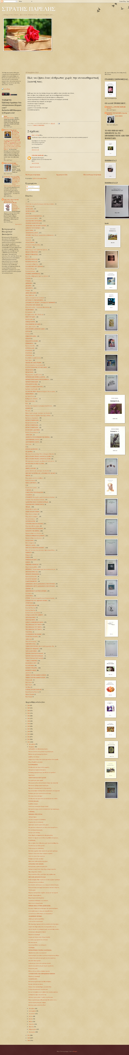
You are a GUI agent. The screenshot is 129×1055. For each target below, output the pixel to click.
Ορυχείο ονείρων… (30, 519)
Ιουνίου (31, 1019)
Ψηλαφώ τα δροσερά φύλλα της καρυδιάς (40, 788)
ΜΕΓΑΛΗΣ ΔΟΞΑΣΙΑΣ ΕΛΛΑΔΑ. (37, 877)
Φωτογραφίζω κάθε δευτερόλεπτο (38, 866)
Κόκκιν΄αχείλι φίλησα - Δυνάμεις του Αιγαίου (37, 413)
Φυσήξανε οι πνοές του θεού (36, 859)
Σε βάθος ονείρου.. (33, 804)
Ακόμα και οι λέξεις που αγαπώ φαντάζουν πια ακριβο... (44, 759)
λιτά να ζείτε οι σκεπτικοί (36, 921)
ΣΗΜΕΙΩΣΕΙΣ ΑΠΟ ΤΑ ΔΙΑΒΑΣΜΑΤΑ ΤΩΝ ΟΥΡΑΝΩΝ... (40, 586)
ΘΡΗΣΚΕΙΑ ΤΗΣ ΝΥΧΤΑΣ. (36, 814)
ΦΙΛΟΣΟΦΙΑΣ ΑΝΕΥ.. (31, 663)
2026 (28, 705)
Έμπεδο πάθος (29, 319)
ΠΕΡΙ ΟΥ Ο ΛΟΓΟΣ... (30, 545)
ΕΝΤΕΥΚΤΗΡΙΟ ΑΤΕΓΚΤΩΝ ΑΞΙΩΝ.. (35, 329)
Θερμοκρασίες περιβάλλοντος (33, 374)
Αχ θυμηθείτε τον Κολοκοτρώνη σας (38, 749)
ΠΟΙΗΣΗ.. (28, 562)
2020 (28, 721)
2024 (28, 710)
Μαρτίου (31, 1027)
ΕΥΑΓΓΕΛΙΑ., (32, 840)
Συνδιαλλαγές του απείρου (32, 612)
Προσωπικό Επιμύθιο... (31, 576)
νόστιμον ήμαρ (33, 817)
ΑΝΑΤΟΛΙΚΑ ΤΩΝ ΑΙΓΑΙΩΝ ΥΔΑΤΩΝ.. (35, 225)
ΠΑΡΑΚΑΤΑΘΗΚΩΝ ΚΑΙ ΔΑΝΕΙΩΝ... (35, 535)
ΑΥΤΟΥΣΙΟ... (28, 247)
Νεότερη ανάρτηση (32, 174)
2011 (28, 1035)
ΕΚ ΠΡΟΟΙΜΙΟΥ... (30, 310)
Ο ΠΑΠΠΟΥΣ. (29, 495)
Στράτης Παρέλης (30, 610)
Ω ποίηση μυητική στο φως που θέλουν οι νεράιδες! (42, 772)
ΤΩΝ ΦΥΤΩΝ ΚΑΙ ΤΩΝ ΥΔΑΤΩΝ (34, 658)
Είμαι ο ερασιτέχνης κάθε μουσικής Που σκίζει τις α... (43, 1000)
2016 (28, 731)
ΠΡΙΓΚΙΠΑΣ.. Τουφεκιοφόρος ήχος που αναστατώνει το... (40, 569)
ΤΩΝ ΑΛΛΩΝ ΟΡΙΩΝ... (31, 651)
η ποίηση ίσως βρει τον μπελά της (37, 994)
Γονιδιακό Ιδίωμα (30, 269)
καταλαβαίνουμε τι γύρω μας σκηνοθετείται (41, 911)
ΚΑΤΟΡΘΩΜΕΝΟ (33, 764)
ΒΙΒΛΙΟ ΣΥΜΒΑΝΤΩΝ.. (31, 252)
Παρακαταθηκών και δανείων (33, 533)
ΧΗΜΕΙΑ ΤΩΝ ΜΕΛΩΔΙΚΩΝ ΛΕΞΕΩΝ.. (35, 675)
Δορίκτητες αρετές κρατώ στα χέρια (39, 825)
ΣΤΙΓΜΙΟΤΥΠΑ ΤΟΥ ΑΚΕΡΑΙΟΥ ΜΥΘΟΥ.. (36, 600)
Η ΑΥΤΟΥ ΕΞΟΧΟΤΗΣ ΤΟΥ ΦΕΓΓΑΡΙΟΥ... (36, 367)
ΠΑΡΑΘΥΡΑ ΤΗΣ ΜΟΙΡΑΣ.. (32, 531)
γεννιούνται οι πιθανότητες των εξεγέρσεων (41, 913)
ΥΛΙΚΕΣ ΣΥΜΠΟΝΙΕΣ (38, 125)
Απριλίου (31, 1024)
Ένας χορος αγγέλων (31, 326)
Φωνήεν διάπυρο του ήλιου (36, 984)
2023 (28, 713)
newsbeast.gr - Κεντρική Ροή (11, 177)
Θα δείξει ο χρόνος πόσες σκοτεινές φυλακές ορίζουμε (43, 851)
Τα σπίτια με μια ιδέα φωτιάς (37, 845)
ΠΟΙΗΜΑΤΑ (28, 552)
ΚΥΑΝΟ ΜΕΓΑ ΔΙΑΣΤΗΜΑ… (33, 430)
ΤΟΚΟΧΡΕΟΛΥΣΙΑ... (30, 644)
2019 (28, 723)
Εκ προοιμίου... (29, 312)
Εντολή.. (27, 334)
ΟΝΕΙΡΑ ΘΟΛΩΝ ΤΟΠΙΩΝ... (32, 511)
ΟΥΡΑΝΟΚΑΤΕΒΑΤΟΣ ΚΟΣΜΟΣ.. (34, 528)
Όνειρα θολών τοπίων (31, 509)
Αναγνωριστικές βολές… (32, 218)
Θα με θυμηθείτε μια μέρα (36, 762)
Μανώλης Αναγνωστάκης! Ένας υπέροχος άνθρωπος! (39, 454)
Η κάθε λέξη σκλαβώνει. (35, 895)
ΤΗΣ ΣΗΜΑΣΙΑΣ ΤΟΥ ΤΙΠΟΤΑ (33, 624)
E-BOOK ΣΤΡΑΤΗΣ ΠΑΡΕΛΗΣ (33, 689)
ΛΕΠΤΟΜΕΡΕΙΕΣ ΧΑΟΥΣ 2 (32, 439)
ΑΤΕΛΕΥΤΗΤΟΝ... (30, 242)
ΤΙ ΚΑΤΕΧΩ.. (28, 632)
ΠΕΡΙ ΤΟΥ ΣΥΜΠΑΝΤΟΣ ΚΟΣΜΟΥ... (35, 547)
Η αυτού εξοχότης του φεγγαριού (34, 365)
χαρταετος (28, 673)
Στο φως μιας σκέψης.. (34, 832)
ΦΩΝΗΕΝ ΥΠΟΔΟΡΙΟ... (31, 668)
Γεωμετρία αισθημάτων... (32, 264)
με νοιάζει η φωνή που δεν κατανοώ (38, 940)
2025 (28, 708)
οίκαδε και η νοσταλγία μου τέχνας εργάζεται (41, 966)
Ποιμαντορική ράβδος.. (31, 567)
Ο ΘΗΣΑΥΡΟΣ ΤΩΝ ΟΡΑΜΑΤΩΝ (34, 492)
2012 (28, 742)
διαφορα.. (28, 290)
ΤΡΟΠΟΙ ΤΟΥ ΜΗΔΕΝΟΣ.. (32, 648)
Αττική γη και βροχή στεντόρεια (37, 932)
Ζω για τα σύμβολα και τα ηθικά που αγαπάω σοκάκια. (43, 992)
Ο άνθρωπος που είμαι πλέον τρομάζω (39, 767)
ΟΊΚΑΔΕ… (28, 507)
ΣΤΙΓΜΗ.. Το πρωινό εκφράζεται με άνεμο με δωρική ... (40, 598)
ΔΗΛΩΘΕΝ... (28, 286)
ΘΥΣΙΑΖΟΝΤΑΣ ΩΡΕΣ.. (31, 384)
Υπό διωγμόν (32, 890)
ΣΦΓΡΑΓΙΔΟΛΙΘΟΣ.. (30, 617)
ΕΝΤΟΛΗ (27, 331)
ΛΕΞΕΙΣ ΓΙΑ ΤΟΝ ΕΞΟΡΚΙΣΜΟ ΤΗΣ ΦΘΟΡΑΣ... (37, 437)
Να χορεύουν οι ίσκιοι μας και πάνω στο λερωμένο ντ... (43, 827)
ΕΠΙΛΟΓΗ (28, 338)
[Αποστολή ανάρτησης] (59, 123)
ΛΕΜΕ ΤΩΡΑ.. (29, 435)
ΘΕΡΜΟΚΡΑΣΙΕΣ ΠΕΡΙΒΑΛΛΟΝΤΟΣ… (35, 377)
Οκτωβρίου (32, 1008)
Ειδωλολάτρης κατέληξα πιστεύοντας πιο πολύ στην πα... (44, 887)
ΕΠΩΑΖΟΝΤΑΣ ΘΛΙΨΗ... (32, 341)
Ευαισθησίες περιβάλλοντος (33, 358)
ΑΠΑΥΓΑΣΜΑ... (29, 230)
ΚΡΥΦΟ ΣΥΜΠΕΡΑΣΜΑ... (32, 425)
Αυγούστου (32, 1013)
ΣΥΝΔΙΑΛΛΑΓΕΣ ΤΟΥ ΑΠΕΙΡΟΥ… (34, 615)
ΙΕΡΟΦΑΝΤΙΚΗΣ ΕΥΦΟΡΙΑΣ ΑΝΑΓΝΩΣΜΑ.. (40, 950)
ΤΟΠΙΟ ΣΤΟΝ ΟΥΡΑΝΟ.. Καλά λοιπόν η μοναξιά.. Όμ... (40, 646)
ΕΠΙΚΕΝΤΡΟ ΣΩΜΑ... (31, 336)
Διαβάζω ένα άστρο (34, 757)
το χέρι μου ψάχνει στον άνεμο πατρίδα (39, 937)
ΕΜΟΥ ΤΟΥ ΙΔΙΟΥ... (30, 317)
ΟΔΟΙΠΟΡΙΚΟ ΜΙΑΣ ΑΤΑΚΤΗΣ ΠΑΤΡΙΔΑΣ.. (37, 502)
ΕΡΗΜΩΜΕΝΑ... (29, 343)
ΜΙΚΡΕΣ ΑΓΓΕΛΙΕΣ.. (30, 468)
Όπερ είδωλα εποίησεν (31, 514)
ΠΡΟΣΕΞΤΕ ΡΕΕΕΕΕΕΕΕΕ (32, 574)
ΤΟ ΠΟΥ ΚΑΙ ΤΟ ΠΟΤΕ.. (31, 636)
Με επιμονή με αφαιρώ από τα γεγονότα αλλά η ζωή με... (44, 924)
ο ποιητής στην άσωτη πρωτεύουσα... (35, 499)
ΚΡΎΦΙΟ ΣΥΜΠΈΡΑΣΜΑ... (32, 420)
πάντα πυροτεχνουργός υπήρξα (37, 1002)
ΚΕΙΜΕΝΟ (28, 408)
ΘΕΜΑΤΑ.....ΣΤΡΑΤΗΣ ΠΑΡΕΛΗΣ (116, 107)
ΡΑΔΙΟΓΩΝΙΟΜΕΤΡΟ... (31, 581)
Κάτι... (27, 403)
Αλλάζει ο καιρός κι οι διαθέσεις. (37, 819)
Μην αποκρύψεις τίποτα (35, 872)
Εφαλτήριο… (29, 360)
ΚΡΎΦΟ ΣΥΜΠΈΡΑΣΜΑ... (32, 427)
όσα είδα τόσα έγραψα (35, 960)
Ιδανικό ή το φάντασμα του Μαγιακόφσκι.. (40, 981)
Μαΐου (31, 1021)
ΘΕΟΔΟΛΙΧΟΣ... (29, 372)
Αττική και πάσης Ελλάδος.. (33, 245)
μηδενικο (27, 466)
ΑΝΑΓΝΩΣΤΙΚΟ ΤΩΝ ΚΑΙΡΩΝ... (34, 221)
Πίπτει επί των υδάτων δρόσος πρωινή (39, 971)
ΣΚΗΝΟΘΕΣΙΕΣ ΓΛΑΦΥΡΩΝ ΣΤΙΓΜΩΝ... (36, 591)
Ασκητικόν (28, 237)
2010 (28, 1038)
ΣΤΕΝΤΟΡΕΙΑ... (29, 596)
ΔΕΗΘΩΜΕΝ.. (29, 283)
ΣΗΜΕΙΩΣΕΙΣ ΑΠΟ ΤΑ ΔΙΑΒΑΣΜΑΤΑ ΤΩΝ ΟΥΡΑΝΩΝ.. (40, 584)
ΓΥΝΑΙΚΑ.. (28, 281)
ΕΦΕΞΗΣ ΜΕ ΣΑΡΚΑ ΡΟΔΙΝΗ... (33, 362)
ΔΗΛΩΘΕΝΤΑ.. (29, 288)
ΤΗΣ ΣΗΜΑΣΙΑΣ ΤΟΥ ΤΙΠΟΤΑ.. (33, 627)
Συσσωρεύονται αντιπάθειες (36, 882)
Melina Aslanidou (29, 694)
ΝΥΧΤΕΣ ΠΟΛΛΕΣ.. (34, 801)
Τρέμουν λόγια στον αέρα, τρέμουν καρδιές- (41, 853)
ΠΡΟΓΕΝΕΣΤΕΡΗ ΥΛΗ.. (31, 572)
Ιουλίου (31, 1016)
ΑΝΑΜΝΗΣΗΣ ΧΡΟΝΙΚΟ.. (35, 916)
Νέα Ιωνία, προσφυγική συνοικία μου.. (39, 785)
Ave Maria (28, 687)
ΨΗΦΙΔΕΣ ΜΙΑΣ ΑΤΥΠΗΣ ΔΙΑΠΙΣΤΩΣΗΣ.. (40, 906)
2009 (28, 1040)
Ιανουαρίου (32, 1032)
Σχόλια (30, 190)
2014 (28, 737)
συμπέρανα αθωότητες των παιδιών (38, 900)
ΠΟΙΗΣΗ (27, 557)
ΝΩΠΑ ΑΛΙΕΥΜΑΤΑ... (31, 483)
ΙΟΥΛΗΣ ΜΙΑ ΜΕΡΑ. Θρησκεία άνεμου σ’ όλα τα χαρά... (40, 391)
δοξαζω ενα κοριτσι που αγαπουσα (34, 298)
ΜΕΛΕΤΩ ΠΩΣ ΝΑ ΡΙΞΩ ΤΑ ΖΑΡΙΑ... (35, 463)
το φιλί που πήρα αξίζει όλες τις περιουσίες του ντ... (43, 927)
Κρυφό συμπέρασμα (31, 422)
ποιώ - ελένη (35, 135)
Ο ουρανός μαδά (33, 968)
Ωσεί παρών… (29, 685)
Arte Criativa (15, 164)
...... (26, 199)
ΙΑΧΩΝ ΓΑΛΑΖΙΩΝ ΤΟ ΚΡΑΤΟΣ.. (34, 386)
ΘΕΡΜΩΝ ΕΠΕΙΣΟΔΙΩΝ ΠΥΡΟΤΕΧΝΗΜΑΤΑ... (37, 379)
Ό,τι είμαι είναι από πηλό (35, 796)
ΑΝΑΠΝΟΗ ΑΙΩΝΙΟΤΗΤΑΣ (32, 223)
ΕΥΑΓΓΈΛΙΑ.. (29, 355)
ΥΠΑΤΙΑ (109, 108)
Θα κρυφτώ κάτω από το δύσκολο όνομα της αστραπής (43, 783)
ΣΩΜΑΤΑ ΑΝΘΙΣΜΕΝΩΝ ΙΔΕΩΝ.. (34, 622)
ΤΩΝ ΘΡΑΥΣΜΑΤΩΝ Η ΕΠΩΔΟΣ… (34, 656)
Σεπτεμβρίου (32, 1011)
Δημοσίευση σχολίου (35, 167)
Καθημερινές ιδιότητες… (32, 398)
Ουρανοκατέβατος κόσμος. (32, 526)
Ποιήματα (28, 555)
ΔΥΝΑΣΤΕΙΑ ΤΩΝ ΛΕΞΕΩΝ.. (33, 305)
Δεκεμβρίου (32, 744)
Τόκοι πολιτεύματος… (31, 641)
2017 (28, 729)
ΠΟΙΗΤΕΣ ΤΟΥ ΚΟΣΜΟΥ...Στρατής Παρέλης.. (117, 113)
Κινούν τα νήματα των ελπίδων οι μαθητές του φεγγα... (44, 838)
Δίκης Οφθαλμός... (30, 295)
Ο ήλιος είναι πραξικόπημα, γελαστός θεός (40, 987)
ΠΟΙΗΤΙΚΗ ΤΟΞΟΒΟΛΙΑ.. (32, 564)
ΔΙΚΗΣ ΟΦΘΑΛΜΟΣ (30, 293)
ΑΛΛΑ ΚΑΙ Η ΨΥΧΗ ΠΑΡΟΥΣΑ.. (33, 216)
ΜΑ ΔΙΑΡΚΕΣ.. (29, 451)
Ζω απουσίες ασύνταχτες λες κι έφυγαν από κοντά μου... (44, 885)
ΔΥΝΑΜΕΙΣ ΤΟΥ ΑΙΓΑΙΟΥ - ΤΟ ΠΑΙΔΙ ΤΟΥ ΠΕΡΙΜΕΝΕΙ (40, 302)
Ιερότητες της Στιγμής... (31, 389)
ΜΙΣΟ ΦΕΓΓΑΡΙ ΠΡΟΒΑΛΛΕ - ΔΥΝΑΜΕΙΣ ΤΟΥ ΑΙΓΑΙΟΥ (40, 473)
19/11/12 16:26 (35, 163)
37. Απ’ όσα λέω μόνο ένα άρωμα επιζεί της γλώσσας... (40, 204)
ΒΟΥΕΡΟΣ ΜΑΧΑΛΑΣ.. (31, 261)
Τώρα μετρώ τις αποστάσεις (36, 848)
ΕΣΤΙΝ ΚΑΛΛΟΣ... (30, 348)
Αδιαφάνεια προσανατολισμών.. (37, 770)
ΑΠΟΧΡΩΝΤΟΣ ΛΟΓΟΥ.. (32, 233)
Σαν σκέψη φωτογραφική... (36, 830)
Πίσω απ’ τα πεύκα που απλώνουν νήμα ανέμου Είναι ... (40, 550)
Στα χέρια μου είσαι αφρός (36, 780)
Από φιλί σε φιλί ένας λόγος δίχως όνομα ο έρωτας (42, 869)
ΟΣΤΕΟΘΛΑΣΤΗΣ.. (30, 521)
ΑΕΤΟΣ (27, 213)
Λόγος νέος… (29, 444)
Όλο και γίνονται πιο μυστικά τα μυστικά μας (41, 751)
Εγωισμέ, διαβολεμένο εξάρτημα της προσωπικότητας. (43, 908)
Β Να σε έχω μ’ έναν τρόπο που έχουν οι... (36, 249)
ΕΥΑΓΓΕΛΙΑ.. (29, 353)
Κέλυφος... (28, 410)
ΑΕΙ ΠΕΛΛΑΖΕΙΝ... (30, 211)
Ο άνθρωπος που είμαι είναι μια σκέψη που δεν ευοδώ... (43, 798)
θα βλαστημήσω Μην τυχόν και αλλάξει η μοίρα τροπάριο (44, 879)
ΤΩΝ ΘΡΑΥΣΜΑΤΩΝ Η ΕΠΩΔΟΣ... (34, 653)
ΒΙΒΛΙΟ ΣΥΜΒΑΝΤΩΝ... (32, 254)
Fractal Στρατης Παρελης (32, 692)
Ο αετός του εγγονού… (31, 487)
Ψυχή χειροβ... (29, 680)
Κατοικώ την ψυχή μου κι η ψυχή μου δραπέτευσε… (39, 406)
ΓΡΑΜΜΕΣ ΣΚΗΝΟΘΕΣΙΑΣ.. (33, 273)
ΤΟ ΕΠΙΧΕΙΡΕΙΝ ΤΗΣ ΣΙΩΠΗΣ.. (33, 634)
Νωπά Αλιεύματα (30, 480)
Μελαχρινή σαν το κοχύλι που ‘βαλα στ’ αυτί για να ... (40, 461)
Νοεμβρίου (32, 747)
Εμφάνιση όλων (18, 224)
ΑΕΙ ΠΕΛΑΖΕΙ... (29, 209)
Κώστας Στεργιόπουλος (31, 432)
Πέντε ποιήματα (29, 543)
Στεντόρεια (28, 593)
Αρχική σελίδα (61, 174)
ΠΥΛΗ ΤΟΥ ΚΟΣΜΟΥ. (31, 579)
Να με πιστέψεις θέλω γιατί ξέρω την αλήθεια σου (42, 874)
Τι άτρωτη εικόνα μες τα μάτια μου (38, 989)
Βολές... (27, 257)
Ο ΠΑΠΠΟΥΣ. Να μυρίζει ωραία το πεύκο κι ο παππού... (40, 497)
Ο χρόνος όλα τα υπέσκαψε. (36, 822)
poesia (5, 116)
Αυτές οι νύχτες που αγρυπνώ (37, 856)
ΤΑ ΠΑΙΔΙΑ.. (32, 947)
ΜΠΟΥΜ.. (28, 475)
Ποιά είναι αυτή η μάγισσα (36, 903)
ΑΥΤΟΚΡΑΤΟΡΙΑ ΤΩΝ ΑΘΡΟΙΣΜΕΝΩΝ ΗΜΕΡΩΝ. (42, 973)
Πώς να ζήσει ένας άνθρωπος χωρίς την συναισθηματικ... (44, 843)
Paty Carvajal (28, 697)
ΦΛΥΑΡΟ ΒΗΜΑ (29, 665)
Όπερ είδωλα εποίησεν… (32, 516)
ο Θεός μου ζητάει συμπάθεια (36, 919)
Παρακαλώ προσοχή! (34, 934)
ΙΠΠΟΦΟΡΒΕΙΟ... (29, 394)
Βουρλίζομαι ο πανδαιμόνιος (36, 898)
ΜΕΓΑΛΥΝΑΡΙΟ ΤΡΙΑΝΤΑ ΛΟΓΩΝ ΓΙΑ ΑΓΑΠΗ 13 (38, 456)
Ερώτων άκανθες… (30, 346)
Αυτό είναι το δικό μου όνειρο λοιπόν (38, 806)
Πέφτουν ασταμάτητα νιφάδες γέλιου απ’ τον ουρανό (43, 892)
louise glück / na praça (9, 118)
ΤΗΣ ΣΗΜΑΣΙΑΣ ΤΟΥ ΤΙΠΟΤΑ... (34, 629)
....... (26, 201)
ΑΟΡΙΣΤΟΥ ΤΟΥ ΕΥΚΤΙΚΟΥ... (33, 228)
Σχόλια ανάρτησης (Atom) (40, 178)
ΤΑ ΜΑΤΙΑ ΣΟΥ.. (33, 979)
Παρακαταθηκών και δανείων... (33, 538)
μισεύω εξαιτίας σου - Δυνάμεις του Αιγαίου (37, 471)
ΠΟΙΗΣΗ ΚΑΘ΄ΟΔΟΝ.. (31, 559)
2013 (28, 739)
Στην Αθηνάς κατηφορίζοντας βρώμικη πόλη (41, 835)
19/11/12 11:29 (35, 150)
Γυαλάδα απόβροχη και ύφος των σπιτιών (36, 276)
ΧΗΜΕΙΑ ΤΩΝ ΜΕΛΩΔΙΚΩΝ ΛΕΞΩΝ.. (35, 677)
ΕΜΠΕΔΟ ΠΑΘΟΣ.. (30, 322)
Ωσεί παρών (28, 682)
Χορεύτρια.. (32, 775)
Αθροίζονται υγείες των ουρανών (38, 953)
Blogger (75, 1051)
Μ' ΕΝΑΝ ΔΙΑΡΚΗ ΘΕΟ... (32, 449)
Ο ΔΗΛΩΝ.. (28, 490)
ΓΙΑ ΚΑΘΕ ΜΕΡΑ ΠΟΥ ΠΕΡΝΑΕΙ (34, 266)
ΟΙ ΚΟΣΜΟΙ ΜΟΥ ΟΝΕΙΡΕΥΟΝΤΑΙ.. (34, 504)
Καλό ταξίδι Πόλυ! (30, 401)
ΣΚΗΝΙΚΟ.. (28, 588)
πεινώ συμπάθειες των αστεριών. (38, 945)
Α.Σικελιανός (29, 206)
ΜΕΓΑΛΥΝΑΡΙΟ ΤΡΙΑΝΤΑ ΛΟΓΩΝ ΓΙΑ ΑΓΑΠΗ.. (38, 459)
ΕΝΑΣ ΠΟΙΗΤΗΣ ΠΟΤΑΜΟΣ (33, 324)
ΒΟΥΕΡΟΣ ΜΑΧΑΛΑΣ (31, 259)
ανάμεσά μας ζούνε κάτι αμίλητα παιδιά (40, 963)
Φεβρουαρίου (32, 1029)
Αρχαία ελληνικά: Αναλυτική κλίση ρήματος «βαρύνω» (15, 207)
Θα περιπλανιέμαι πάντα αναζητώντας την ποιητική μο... (44, 809)
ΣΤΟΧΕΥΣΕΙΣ (29, 603)
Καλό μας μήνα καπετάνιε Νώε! (37, 1005)
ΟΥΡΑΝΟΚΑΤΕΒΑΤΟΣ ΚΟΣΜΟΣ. (34, 523)
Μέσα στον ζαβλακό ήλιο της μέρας (38, 861)
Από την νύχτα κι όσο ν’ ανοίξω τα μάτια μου (41, 997)
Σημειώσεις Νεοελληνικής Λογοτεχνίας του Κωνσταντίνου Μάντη (11, 201)
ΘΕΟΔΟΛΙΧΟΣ (29, 370)
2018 (28, 726)
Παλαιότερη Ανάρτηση (92, 174)
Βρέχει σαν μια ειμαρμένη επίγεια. (38, 754)
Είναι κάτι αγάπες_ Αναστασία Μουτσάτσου (37, 307)
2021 (28, 718)
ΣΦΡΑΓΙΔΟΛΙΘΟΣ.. (30, 620)
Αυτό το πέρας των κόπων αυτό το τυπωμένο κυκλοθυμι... (44, 955)
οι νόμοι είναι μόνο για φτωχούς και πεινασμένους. (42, 958)
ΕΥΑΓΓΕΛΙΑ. (28, 350)
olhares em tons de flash (10, 163)
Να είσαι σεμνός (33, 942)
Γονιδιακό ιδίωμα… (30, 271)
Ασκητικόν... (28, 240)
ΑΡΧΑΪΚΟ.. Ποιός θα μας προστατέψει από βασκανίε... (39, 235)
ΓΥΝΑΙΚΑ (28, 278)
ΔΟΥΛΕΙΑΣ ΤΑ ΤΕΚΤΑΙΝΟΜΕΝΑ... (34, 300)
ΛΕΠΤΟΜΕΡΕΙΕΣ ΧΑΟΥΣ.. (32, 442)
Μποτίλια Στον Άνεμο (10, 130)
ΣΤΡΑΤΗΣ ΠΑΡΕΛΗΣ (28, 8)
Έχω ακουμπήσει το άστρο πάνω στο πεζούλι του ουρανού (44, 791)
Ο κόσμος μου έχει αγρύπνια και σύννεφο (40, 793)
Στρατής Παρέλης (30, 608)
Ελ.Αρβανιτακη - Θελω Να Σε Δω (34, 314)
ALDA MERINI (118, 116)
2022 (28, 716)
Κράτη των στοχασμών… (32, 418)
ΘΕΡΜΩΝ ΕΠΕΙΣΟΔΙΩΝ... (32, 382)
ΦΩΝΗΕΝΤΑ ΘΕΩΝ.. (30, 670)
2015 (28, 734)
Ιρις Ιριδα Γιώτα (29, 396)
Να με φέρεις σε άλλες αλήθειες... (34, 478)
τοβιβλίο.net (28, 639)
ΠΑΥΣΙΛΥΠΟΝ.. (29, 540)
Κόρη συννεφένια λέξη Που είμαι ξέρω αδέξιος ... (38, 415)
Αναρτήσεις (31, 187)
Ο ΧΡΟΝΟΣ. (32, 812)
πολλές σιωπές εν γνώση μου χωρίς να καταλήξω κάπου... (44, 929)
